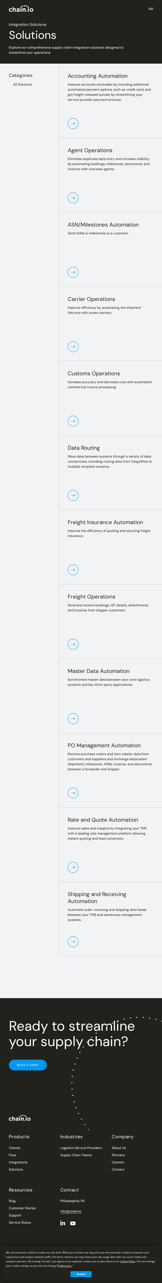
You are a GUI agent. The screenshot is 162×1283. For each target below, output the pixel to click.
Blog (12, 1201)
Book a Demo (28, 1065)
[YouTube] (73, 1223)
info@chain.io (70, 1211)
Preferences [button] (64, 1266)
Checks (14, 1148)
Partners (118, 1155)
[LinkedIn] (62, 1222)
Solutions (16, 1169)
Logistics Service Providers (81, 1148)
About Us (119, 1148)
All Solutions (22, 84)
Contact (118, 1169)
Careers (118, 1162)
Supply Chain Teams (76, 1155)
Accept (81, 1274)
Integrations (18, 1162)
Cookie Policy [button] (127, 1261)
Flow (12, 1155)
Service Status (20, 1222)
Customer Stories (22, 1208)
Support (15, 1215)
